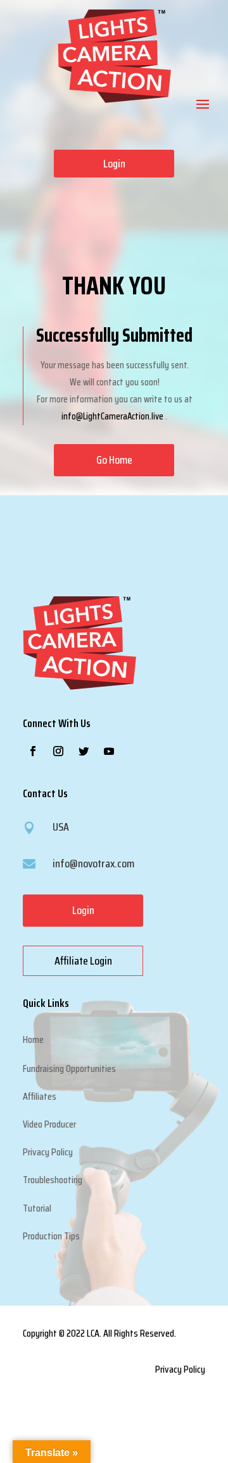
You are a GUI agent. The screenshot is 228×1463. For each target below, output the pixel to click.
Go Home (114, 460)
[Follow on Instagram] (58, 751)
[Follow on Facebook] (33, 751)
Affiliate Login (83, 961)
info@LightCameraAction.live (112, 416)
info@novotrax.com (93, 863)
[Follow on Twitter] (83, 751)
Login (114, 163)
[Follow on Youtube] (109, 751)
